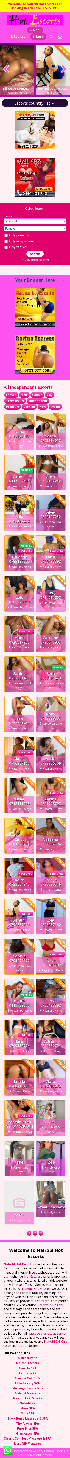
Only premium (18, 235)
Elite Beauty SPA (27, 1383)
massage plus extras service (47, 1333)
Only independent (21, 241)
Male (24, 395)
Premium (12, 407)
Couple (37, 395)
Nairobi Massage (27, 1393)
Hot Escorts (32, 1276)
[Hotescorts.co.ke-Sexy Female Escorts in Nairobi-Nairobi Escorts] (35, 20)
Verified (29, 407)
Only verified (17, 247)
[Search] (51, 36)
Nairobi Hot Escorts (18, 1264)
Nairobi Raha (27, 1358)
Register (20, 37)
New (42, 407)
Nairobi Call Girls (56, 1342)
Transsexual (15, 401)
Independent (37, 401)
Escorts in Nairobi (50, 1305)
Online (55, 407)
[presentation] (6, 69)
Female (11, 395)
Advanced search (37, 260)
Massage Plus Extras (27, 1388)
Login (40, 37)
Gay (49, 395)
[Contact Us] (60, 36)
